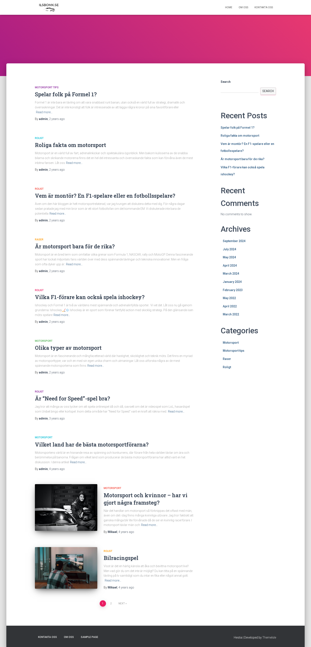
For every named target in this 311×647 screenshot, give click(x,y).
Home (228, 7)
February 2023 (233, 290)
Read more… (44, 112)
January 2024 (232, 281)
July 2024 (229, 249)
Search (226, 81)
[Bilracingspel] (66, 568)
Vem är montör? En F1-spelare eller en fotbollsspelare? (105, 195)
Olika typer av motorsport (68, 347)
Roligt (39, 138)
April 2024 (230, 265)
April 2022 (230, 306)
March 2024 (231, 273)
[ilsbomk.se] (49, 7)
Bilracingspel (121, 557)
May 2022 (229, 298)
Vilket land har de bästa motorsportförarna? (92, 444)
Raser (39, 239)
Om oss (243, 7)
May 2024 (229, 257)
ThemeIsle (269, 637)
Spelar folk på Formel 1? (66, 94)
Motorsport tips (47, 87)
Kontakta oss (264, 7)
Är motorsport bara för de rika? (75, 246)
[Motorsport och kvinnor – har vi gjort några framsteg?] (66, 507)
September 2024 (234, 241)
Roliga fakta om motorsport (70, 145)
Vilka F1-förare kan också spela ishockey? (89, 297)
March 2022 (231, 314)
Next (121, 603)
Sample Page (89, 637)
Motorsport (43, 340)
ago (57, 119)
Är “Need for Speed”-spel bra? (72, 398)
